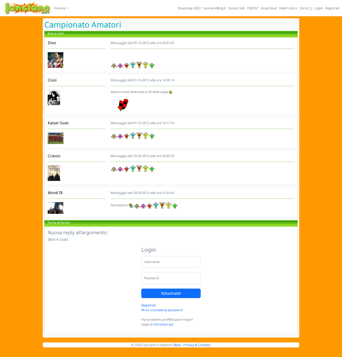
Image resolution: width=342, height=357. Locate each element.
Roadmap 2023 (189, 8)
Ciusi (52, 80)
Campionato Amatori (82, 24)
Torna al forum (59, 222)
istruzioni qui (163, 324)
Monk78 (55, 192)
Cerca (304, 8)
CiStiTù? (252, 8)
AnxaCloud (269, 8)
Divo (52, 42)
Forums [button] (60, 8)
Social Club (236, 8)
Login (318, 8)
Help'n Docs (288, 8)
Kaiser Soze (58, 123)
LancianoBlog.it (214, 8)
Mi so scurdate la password (161, 310)
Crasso (54, 155)
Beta (177, 345)
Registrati (332, 8)
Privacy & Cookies (196, 345)
